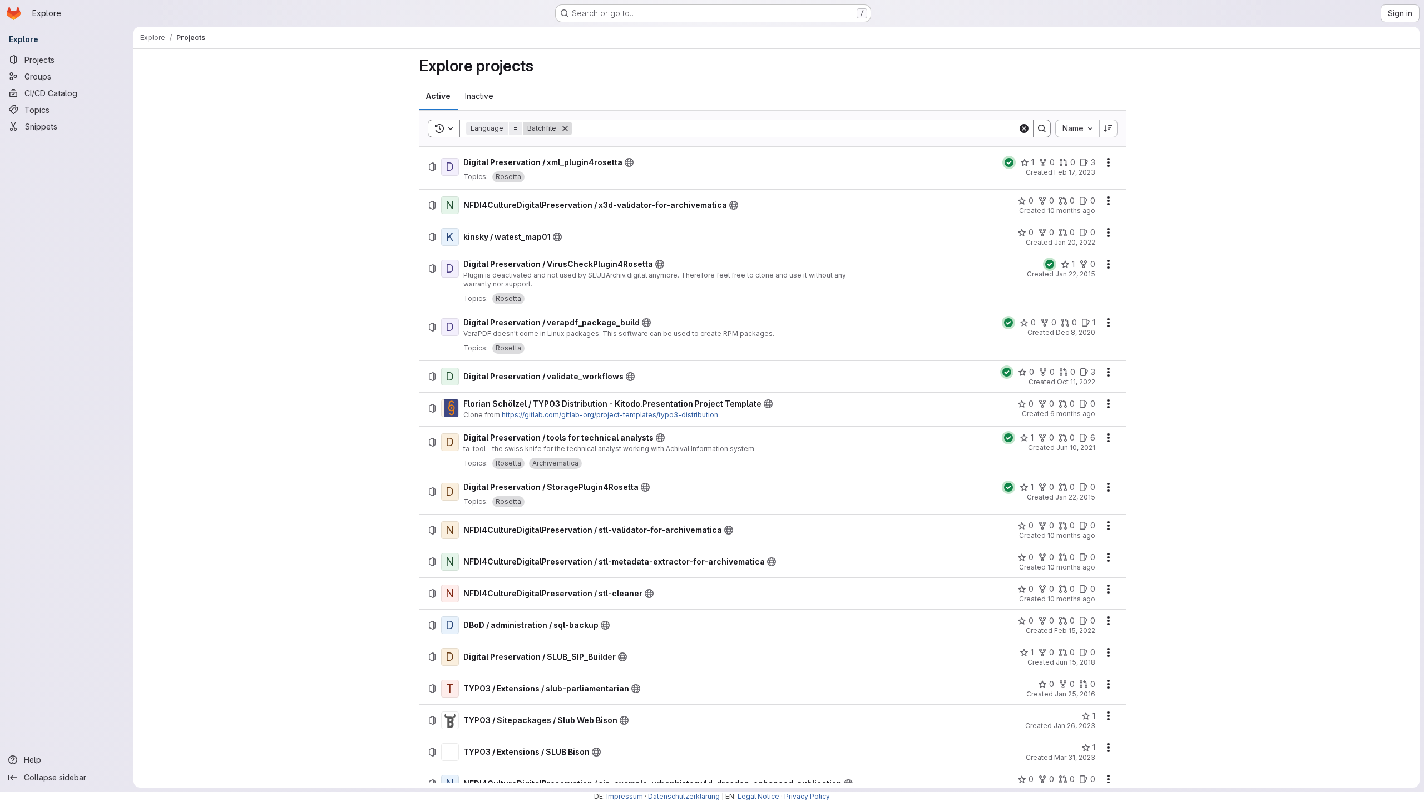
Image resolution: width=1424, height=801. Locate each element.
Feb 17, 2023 (1074, 172)
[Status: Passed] (1009, 162)
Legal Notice (758, 796)
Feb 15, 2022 (1074, 630)
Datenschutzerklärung (684, 796)
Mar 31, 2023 (1074, 757)
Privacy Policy (807, 796)
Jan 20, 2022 (1074, 242)
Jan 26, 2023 (1074, 725)
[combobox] (1077, 128)
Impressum (624, 796)
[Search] (1042, 128)
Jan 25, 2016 (1075, 694)
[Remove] (565, 128)
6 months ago (1072, 413)
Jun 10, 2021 (1075, 447)
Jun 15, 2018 (1075, 662)
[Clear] (1024, 128)
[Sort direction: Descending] (1109, 128)
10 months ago (1071, 210)
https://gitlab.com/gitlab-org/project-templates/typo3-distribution (610, 415)
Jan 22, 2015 (1075, 274)
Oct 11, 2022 (1076, 382)
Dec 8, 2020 (1075, 332)
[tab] (438, 96)
